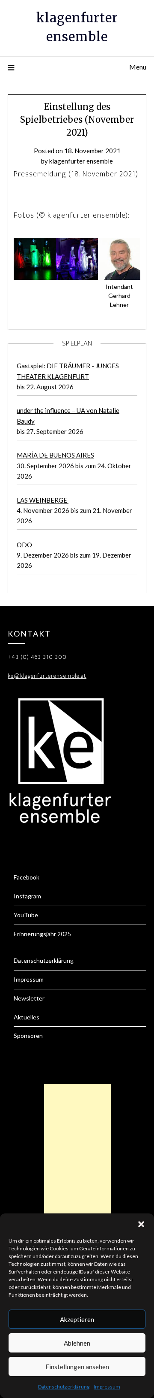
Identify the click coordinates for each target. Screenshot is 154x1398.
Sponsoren (28, 1035)
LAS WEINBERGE (42, 500)
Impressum (107, 1386)
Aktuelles (26, 1017)
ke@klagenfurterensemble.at (47, 676)
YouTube (26, 915)
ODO (24, 545)
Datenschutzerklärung (63, 1386)
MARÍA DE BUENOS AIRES (55, 455)
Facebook (26, 877)
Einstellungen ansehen (77, 1367)
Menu (137, 67)
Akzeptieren (77, 1319)
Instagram (27, 896)
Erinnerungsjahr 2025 (42, 933)
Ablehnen (77, 1343)
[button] (141, 1224)
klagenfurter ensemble (81, 161)
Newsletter (29, 998)
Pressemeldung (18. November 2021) (76, 174)
